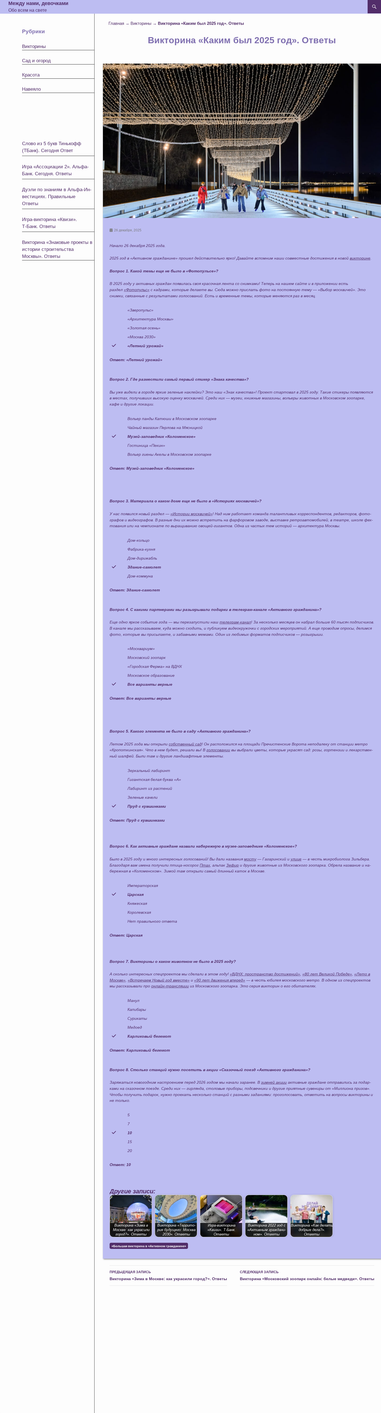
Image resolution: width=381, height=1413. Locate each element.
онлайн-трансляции (170, 986)
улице (296, 859)
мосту (250, 859)
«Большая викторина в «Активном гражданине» (149, 1246)
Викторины (141, 23)
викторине (360, 258)
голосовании (218, 750)
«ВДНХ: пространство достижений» (265, 974)
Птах (205, 865)
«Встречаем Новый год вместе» (159, 980)
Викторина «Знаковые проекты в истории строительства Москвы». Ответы (57, 249)
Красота (31, 75)
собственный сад (185, 744)
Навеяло (31, 89)
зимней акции (274, 1082)
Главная (116, 23)
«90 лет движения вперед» (219, 980)
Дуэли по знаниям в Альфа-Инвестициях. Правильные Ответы (56, 196)
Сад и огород (36, 60)
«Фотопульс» (136, 289)
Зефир (232, 865)
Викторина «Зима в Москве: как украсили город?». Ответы (168, 1275)
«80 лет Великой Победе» (327, 974)
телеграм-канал (235, 622)
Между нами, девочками (38, 3)
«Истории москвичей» (191, 514)
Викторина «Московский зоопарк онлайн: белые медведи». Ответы (307, 1275)
